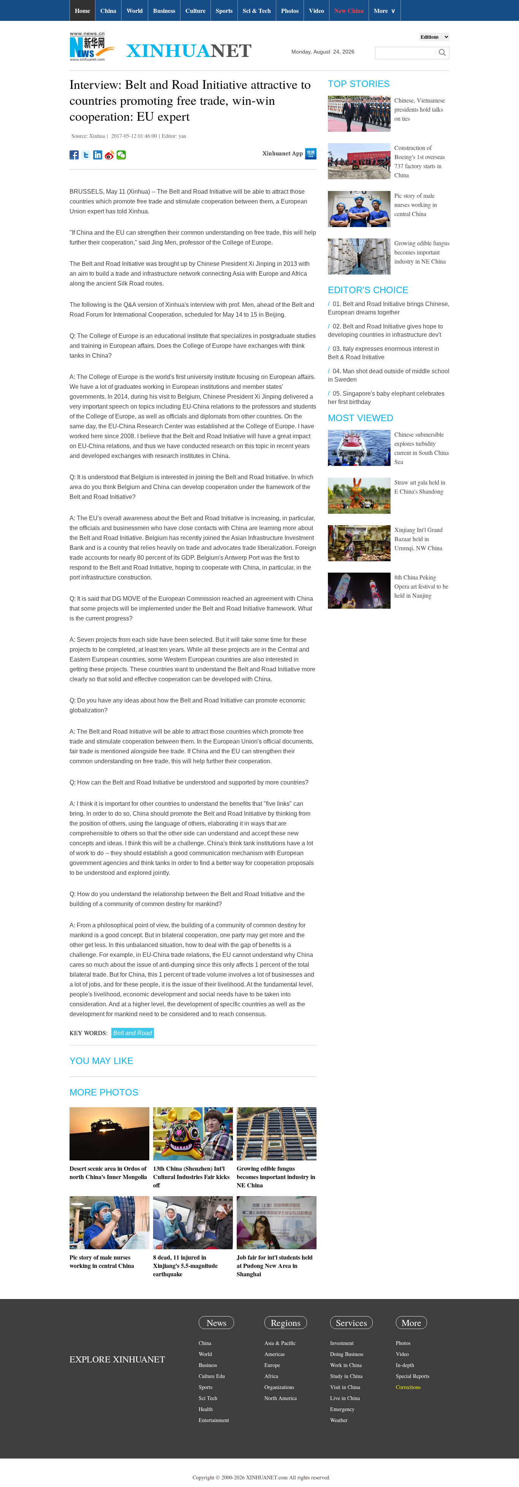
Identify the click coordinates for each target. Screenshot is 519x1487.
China (108, 10)
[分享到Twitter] (86, 154)
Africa (271, 1376)
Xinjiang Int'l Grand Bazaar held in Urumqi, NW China (418, 539)
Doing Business (346, 1354)
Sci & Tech (257, 10)
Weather (339, 1420)
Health (206, 1409)
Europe (272, 1365)
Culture (195, 10)
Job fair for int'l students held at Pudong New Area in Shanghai (275, 1265)
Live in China (345, 1398)
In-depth (405, 1365)
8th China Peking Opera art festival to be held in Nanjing (421, 586)
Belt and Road (132, 1033)
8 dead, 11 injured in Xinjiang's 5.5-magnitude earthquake (185, 1265)
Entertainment (214, 1420)
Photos (290, 10)
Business (164, 10)
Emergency (342, 1409)
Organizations (279, 1387)
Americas (274, 1354)
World (135, 10)
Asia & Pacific (280, 1343)
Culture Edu (212, 1376)
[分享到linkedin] (98, 154)
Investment (342, 1343)
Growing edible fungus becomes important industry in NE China (276, 1176)
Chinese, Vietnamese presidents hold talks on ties (419, 109)
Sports (224, 10)
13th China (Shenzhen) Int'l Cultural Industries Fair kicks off (191, 1176)
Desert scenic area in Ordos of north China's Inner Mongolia (108, 1172)
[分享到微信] (121, 154)
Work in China (346, 1365)
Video (316, 10)
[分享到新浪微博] (109, 154)
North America (280, 1398)
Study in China (346, 1376)
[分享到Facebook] (74, 154)
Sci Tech (208, 1398)
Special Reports (412, 1376)
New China (349, 10)
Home (82, 10)
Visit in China (345, 1387)
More (385, 10)
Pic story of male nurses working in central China (102, 1261)
